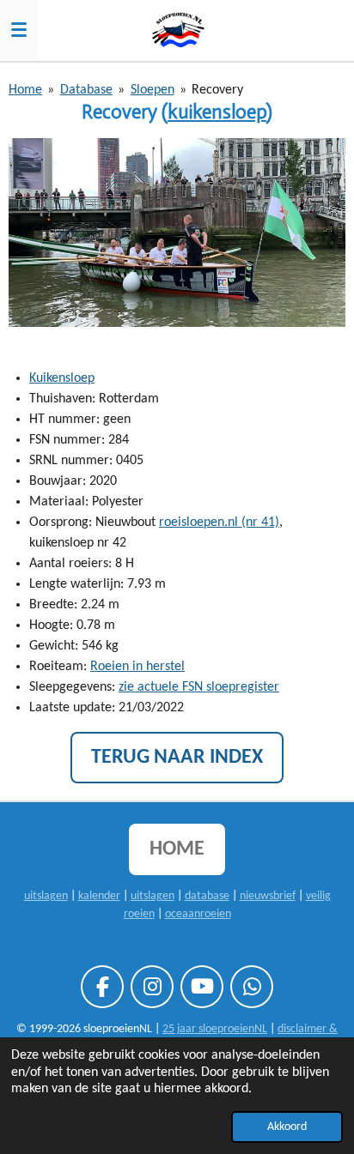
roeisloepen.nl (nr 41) (219, 522)
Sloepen (152, 90)
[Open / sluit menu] (19, 30)
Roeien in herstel (137, 667)
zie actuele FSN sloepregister (199, 687)
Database (86, 90)
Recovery (217, 90)
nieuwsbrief (268, 896)
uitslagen (46, 896)
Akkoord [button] (287, 1127)
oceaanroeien (198, 914)
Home (25, 90)
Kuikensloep (62, 378)
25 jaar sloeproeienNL (214, 1029)
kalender (99, 896)
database (207, 896)
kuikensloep (217, 112)
